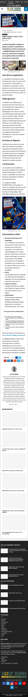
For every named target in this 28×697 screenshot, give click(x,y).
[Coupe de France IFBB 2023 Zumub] (4, 602)
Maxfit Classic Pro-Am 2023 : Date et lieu (13, 491)
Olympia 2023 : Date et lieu (15, 593)
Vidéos (3, 634)
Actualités (3, 619)
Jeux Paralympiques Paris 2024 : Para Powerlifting (12, 533)
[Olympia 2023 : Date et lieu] (4, 594)
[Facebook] (4, 683)
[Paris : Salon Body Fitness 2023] (4, 587)
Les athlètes (4, 633)
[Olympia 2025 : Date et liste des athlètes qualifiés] (4, 568)
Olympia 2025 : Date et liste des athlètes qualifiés (14, 324)
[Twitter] (8, 683)
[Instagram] (12, 683)
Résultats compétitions (10, 2)
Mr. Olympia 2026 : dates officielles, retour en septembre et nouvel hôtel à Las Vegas (15, 318)
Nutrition (3, 620)
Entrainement (4, 622)
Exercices (3, 623)
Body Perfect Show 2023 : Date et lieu (12, 471)
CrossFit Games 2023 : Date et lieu (17, 608)
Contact (26, 2)
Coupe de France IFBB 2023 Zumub (17, 601)
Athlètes (17, 2)
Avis (22, 2)
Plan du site (20, 695)
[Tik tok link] (20, 5)
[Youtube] (24, 683)
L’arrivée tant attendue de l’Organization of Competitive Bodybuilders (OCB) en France (15, 321)
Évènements (4, 630)
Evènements (3, 2)
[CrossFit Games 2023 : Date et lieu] (4, 610)
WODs (2, 625)
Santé (2, 626)
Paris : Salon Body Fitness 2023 (16, 585)
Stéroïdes (3, 628)
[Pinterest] (16, 683)
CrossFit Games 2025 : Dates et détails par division (15, 328)
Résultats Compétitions (6, 631)
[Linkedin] (20, 683)
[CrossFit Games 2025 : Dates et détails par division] (4, 576)
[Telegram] (12, 687)
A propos (15, 695)
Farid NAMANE (14, 374)
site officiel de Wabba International (14, 335)
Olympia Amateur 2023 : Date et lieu (12, 429)
